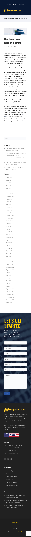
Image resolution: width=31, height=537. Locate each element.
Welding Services (10, 473)
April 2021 (8, 275)
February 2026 (9, 191)
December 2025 (10, 196)
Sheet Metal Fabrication (12, 482)
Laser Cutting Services (11, 476)
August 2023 (9, 242)
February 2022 (9, 261)
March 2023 (9, 248)
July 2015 (8, 283)
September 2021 (10, 270)
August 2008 (9, 302)
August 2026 (9, 177)
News (15, 46)
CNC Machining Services (12, 485)
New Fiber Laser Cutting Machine (12, 40)
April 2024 (8, 229)
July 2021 (8, 272)
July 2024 (8, 223)
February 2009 (9, 291)
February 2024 (9, 234)
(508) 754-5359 (12, 450)
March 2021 (9, 278)
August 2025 (9, 199)
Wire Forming (9, 470)
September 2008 (10, 299)
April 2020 (8, 280)
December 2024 (10, 215)
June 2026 (8, 183)
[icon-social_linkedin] (8, 459)
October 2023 (9, 237)
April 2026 (8, 188)
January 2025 (9, 212)
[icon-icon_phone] (8, 4)
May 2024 (8, 226)
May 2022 (8, 253)
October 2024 (9, 221)
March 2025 (9, 207)
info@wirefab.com (13, 453)
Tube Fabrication (10, 479)
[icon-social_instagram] (11, 459)
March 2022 (9, 259)
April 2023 (8, 245)
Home (22, 18)
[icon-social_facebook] (5, 459)
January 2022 (9, 264)
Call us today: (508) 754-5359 (16, 4)
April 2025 (8, 204)
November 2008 (10, 297)
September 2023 (10, 240)
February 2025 (9, 210)
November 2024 (10, 218)
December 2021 (10, 267)
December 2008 (10, 294)
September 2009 (10, 289)
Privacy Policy (15, 522)
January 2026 (9, 193)
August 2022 (9, 251)
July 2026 (8, 180)
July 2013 (8, 286)
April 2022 (8, 256)
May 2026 (8, 185)
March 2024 (9, 231)
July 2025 (8, 202)
